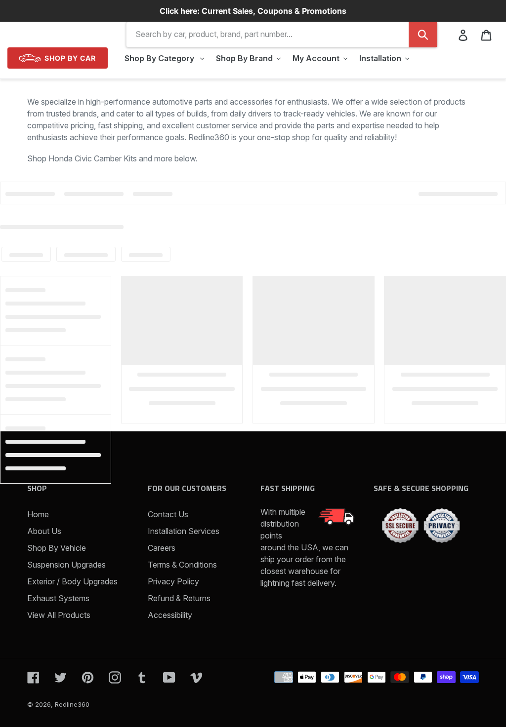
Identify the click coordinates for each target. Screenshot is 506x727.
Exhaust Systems (58, 598)
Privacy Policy (173, 581)
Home (38, 514)
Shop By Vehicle (56, 548)
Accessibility (170, 615)
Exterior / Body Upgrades (72, 581)
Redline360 (72, 704)
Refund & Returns (179, 598)
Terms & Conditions (182, 565)
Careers (161, 548)
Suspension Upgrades (66, 565)
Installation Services (183, 531)
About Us (44, 531)
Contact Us (168, 514)
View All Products (58, 615)
